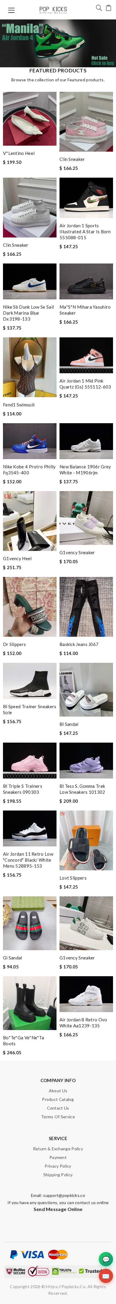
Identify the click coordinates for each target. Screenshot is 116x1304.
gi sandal (12, 957)
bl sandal (69, 724)
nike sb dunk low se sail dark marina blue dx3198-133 (28, 313)
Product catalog (58, 1099)
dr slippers (14, 644)
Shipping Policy (58, 1174)
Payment (58, 1157)
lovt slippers (73, 877)
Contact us (58, 1107)
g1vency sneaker (77, 552)
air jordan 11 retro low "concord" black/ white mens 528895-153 (28, 860)
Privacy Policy (58, 1166)
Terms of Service (58, 1116)
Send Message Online (58, 1209)
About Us (58, 1090)
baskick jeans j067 (78, 644)
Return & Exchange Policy (58, 1148)
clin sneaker (72, 159)
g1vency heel (17, 558)
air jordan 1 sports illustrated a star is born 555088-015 (85, 231)
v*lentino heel (19, 153)
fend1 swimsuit (19, 404)
